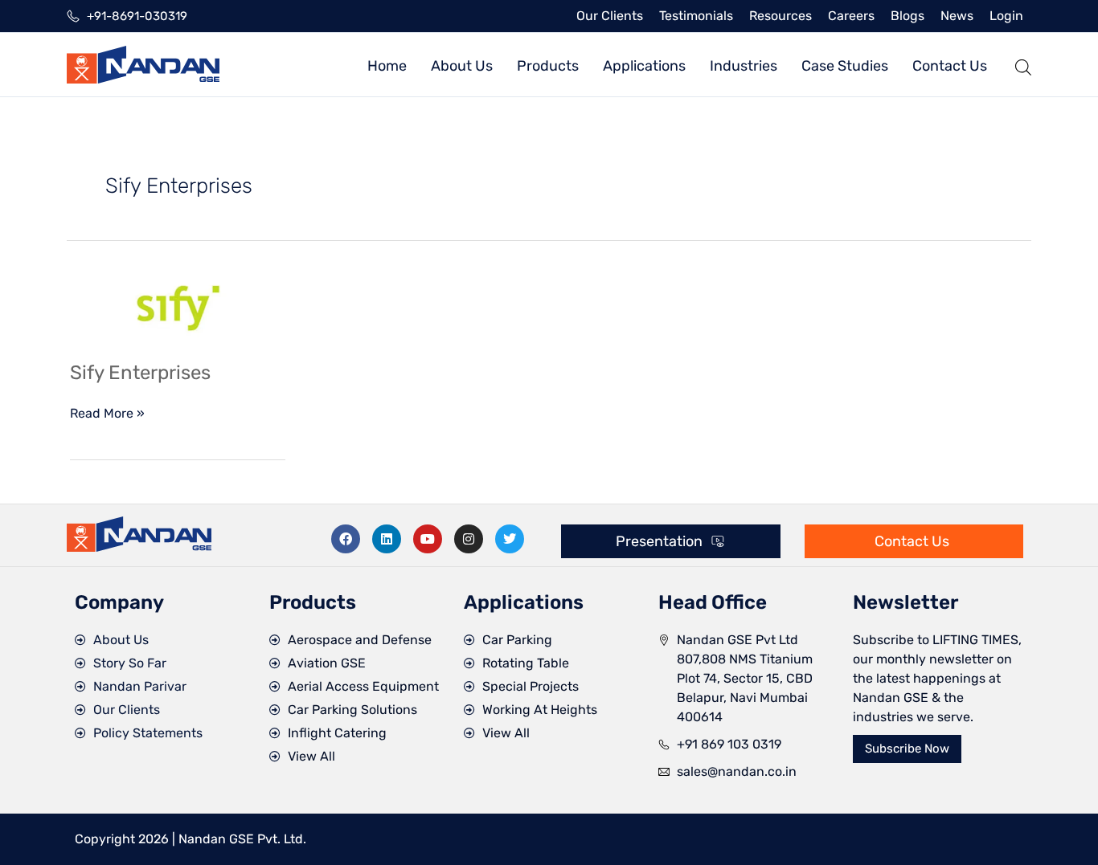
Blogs (907, 15)
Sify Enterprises (140, 372)
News (956, 15)
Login (1006, 15)
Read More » (107, 412)
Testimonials (696, 15)
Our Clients (609, 15)
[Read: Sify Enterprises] (177, 306)
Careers (851, 15)
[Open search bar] (1023, 65)
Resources (780, 15)
